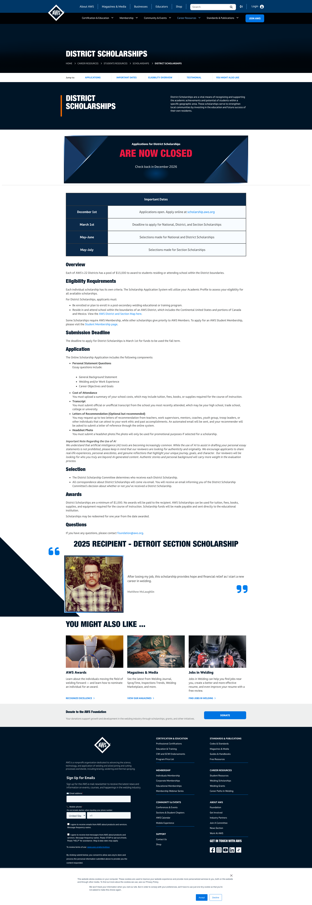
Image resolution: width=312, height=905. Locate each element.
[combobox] (208, 7)
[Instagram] (219, 850)
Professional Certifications (169, 743)
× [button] (231, 874)
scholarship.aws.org (201, 212)
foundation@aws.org (130, 533)
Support (161, 834)
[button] (231, 7)
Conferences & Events (167, 807)
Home (69, 63)
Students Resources (115, 63)
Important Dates (126, 77)
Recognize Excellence (79, 698)
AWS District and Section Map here (120, 313)
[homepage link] (110, 744)
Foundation (215, 807)
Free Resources (217, 759)
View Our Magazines (139, 698)
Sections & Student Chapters (170, 812)
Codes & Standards (219, 743)
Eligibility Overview (160, 77)
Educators (162, 6)
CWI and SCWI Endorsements (170, 753)
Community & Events (155, 17)
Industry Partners (218, 817)
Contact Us (161, 839)
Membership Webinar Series (170, 790)
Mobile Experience (165, 822)
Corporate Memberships (168, 780)
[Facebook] (213, 850)
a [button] (112, 19)
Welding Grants (217, 785)
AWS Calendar (163, 817)
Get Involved (216, 812)
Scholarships (141, 63)
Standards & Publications (220, 17)
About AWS (87, 6)
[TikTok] (239, 850)
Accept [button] (202, 897)
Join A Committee (218, 822)
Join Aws (255, 18)
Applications (93, 77)
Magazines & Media (114, 6)
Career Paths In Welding (221, 790)
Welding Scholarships (220, 780)
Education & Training (166, 748)
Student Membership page (101, 324)
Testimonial (194, 77)
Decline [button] (215, 897)
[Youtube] (226, 850)
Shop (179, 6)
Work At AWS (216, 833)
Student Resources (219, 775)
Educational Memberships (169, 785)
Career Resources (186, 17)
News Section (216, 828)
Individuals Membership (168, 775)
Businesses (141, 6)
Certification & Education (95, 17)
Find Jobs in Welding (201, 698)
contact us (243, 6)
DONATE (225, 715)
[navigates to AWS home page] (56, 13)
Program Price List (165, 759)
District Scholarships (168, 63)
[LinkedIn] (232, 850)
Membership (126, 17)
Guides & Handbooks (220, 753)
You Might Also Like (227, 77)
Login (255, 6)
